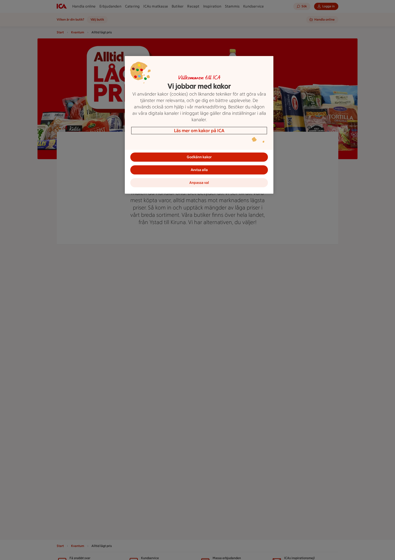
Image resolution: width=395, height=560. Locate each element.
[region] (199, 125)
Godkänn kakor (199, 157)
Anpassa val (199, 182)
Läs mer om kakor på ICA (199, 130)
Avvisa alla (199, 170)
